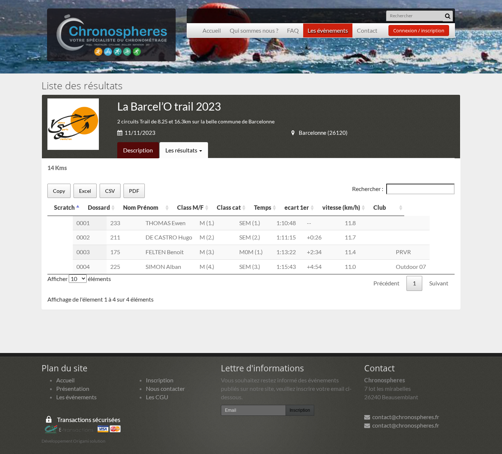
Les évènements (328, 30)
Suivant (438, 283)
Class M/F (190, 207)
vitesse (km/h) (341, 207)
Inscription (159, 379)
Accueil (211, 30)
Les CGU (157, 396)
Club (379, 207)
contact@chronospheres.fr (404, 416)
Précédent (386, 283)
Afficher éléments (79, 278)
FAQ (293, 30)
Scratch (64, 207)
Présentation (72, 388)
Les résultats (181, 150)
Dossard (99, 207)
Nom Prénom (140, 207)
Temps (262, 207)
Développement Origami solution (73, 441)
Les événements (76, 396)
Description (138, 150)
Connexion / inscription (418, 30)
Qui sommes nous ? (254, 30)
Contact (367, 30)
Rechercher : (367, 188)
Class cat (229, 207)
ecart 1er (296, 207)
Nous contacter (165, 388)
